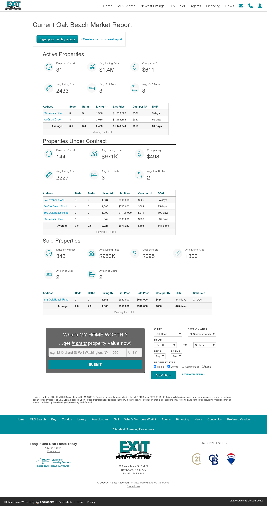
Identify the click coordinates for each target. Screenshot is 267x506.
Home (160, 366)
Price (157, 340)
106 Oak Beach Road (56, 212)
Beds (157, 351)
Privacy (91, 502)
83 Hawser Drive (53, 113)
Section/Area (197, 329)
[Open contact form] (241, 5)
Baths (175, 351)
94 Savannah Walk (54, 200)
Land (208, 366)
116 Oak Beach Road (56, 299)
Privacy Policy (139, 482)
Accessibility (65, 502)
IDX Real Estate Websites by (19, 502)
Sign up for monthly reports (57, 39)
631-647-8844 (53, 447)
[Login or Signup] (260, 5)
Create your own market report (102, 39)
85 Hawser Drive (53, 219)
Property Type (164, 362)
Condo (174, 366)
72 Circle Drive (52, 119)
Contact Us (53, 451)
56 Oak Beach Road (55, 206)
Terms (79, 502)
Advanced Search (193, 374)
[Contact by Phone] (250, 5)
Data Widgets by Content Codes (246, 500)
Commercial (191, 366)
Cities (158, 329)
